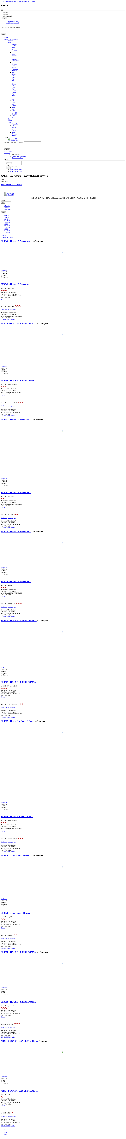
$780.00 (6, 217)
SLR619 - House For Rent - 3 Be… (17, 721)
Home (6, 37)
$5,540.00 (7, 229)
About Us (7, 153)
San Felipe (13, 76)
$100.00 (6, 215)
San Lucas (13, 86)
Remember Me (8, 16)
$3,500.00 (7, 224)
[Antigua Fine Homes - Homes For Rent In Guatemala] (19, 1)
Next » (6, 1132)
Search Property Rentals (11, 39)
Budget (3, 212)
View (2, 202)
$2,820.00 (7, 222)
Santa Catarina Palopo (14, 134)
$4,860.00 (7, 227)
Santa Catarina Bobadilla (14, 112)
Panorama (15, 69)
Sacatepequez (11, 309)
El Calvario (14, 50)
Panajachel (15, 124)
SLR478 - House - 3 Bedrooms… (16, 531)
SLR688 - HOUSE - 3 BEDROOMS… (19, 952)
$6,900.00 (7, 232)
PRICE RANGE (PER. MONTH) (11, 185)
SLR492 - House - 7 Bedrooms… (16, 419)
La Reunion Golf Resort (14, 65)
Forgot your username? (12, 21)
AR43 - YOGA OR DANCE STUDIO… (19, 1041)
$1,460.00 (7, 219)
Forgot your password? (12, 23)
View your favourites (7, 237)
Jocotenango (15, 61)
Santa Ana (13, 108)
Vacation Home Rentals (19, 156)
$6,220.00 (7, 230)
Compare (3, 235)
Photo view (7, 209)
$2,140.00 (7, 220)
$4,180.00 (7, 225)
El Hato (13, 53)
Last (5, 1134)
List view (7, 207)
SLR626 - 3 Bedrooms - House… (16, 855)
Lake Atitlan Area (10, 120)
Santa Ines (13, 116)
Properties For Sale (17, 158)
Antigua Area (10, 41)
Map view (7, 206)
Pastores (14, 70)
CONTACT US (5, 319)
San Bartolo (14, 73)
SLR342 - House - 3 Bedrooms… (16, 241)
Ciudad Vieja (14, 46)
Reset (2, 179)
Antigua (14, 44)
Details (3, 299)
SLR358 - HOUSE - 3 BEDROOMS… (19, 323)
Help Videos (8, 151)
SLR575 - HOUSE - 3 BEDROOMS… (19, 620)
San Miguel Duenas (14, 90)
